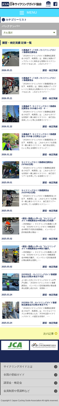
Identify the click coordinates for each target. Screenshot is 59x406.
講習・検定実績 (50, 70)
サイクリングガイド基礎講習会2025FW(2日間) (35, 191)
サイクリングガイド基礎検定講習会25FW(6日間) (37, 163)
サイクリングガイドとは (18, 366)
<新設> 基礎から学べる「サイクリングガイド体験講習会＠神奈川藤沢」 (38, 247)
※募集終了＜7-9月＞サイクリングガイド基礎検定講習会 (38, 51)
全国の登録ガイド (14, 374)
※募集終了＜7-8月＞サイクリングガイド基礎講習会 (38, 79)
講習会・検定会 (13, 382)
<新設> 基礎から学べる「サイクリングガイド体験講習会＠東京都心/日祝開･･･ (38, 219)
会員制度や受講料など (17, 390)
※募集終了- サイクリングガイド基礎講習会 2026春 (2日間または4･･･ (38, 135)
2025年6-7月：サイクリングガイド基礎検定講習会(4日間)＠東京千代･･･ (39, 303)
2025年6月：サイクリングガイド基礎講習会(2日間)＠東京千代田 (39, 275)
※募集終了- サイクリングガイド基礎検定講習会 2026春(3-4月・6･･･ (38, 107)
